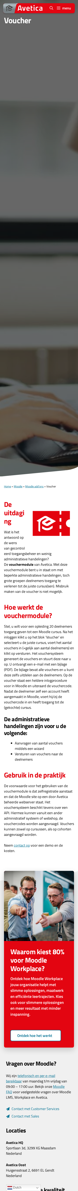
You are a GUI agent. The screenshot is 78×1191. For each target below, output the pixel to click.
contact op (22, 845)
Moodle (18, 486)
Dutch (16, 1187)
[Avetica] (24, 8)
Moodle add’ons (34, 486)
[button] (51, 8)
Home (7, 486)
